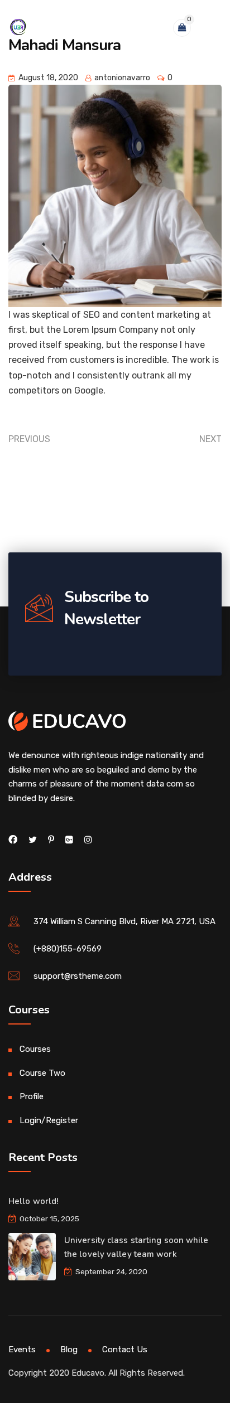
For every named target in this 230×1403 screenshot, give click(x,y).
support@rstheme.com (77, 976)
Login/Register (49, 1120)
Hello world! (33, 1201)
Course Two (42, 1073)
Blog (69, 1349)
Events (22, 1349)
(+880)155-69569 (67, 949)
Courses (35, 1049)
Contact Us (124, 1349)
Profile (32, 1096)
